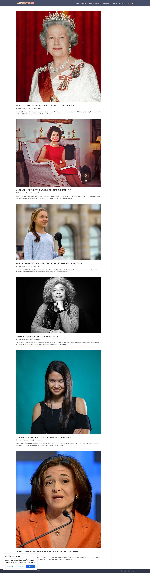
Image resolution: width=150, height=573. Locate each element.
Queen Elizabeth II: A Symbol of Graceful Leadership (45, 105)
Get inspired (106, 3)
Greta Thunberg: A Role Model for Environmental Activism (49, 263)
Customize (10, 566)
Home (77, 3)
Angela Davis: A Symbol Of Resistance (37, 336)
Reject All (20, 566)
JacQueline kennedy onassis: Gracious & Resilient (43, 190)
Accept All (30, 566)
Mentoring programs (93, 3)
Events (115, 3)
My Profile (121, 3)
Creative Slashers (31, 571)
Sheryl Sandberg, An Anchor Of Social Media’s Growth (47, 551)
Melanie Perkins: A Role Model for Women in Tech (43, 437)
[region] (20, 561)
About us (83, 3)
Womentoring (21, 108)
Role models (37, 108)
